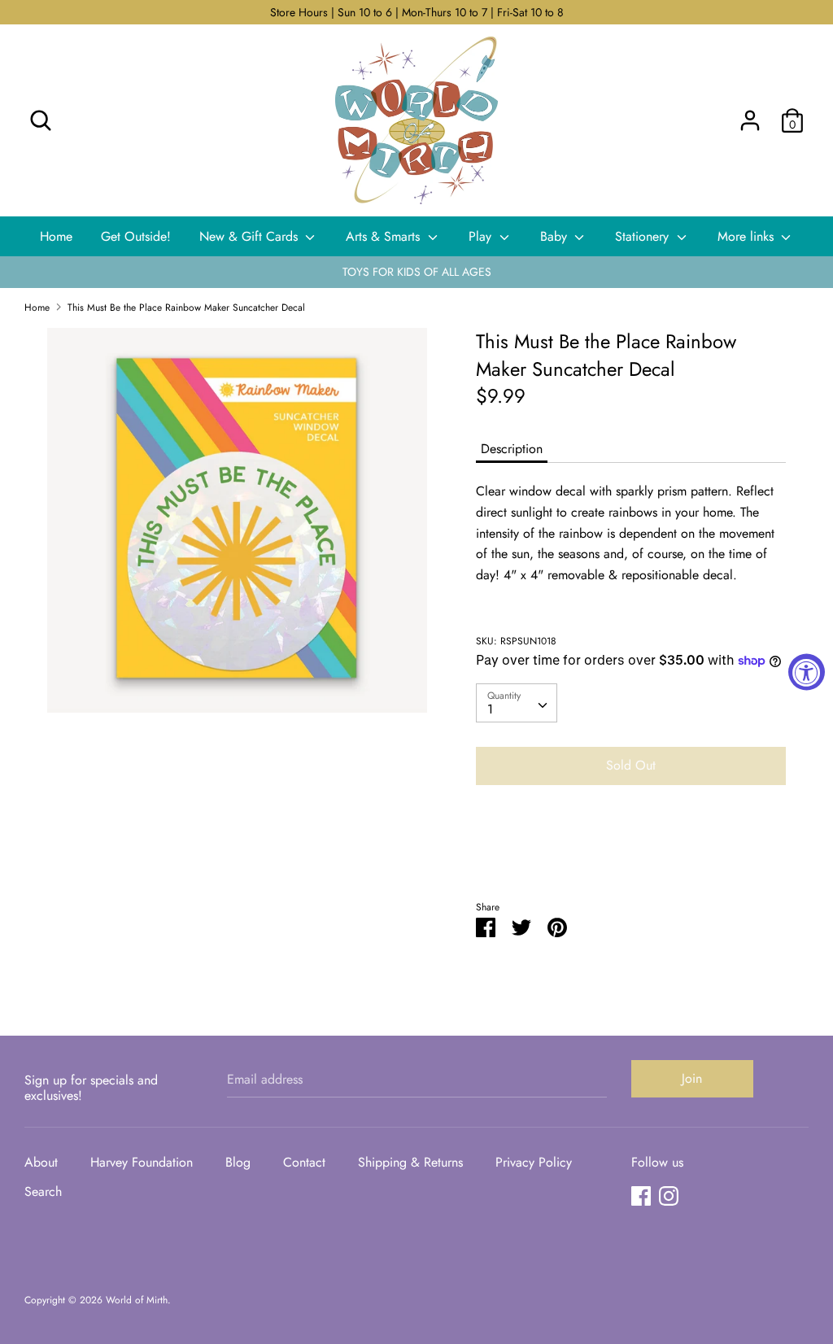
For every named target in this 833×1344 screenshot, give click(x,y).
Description (512, 448)
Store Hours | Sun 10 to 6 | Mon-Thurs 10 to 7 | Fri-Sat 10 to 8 (417, 12)
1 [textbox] (490, 709)
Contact (304, 1162)
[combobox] (516, 702)
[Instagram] (668, 1195)
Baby (555, 236)
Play (482, 236)
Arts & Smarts (385, 236)
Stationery (644, 236)
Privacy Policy (533, 1162)
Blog (238, 1162)
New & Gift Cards (250, 236)
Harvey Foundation (141, 1162)
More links (747, 236)
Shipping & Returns (410, 1162)
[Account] (750, 114)
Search (43, 1191)
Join (692, 1078)
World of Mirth (137, 1300)
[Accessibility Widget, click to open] (806, 672)
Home (56, 236)
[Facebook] (641, 1195)
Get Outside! (136, 236)
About (41, 1162)
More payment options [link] (630, 854)
